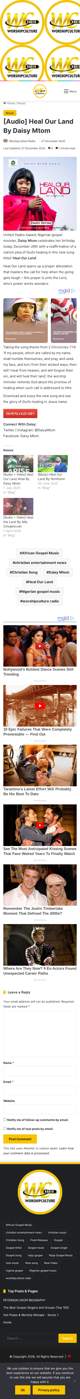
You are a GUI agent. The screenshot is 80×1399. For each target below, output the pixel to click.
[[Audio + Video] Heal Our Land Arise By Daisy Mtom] (18, 463)
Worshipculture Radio (22, 141)
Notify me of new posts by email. (30, 1129)
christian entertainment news (40, 562)
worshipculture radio (40, 601)
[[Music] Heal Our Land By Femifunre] (53, 463)
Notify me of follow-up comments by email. (38, 1120)
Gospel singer (59, 1247)
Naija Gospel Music (61, 1255)
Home (10, 103)
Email (8, 1082)
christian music (57, 1232)
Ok (23, 1390)
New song (31, 1263)
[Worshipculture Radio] (40, 91)
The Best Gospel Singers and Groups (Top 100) (36, 1307)
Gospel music (36, 1247)
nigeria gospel (14, 1270)
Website (9, 1101)
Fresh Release (39, 1240)
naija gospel (35, 1255)
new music (12, 1263)
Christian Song (25, 572)
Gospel (58, 1240)
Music (22, 103)
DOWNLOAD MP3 (20, 413)
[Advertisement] (40, 40)
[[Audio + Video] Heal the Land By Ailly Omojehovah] (18, 506)
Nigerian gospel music (40, 591)
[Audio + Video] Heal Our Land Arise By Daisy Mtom (18, 478)
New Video (51, 1263)
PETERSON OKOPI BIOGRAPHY (24, 1300)
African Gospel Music (40, 553)
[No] (74, 1381)
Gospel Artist (14, 1247)
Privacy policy (49, 1390)
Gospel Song (14, 1255)
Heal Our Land (40, 582)
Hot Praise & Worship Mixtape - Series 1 (30, 1315)
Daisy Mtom (59, 572)
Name (8, 1063)
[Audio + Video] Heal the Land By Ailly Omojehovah (18, 521)
